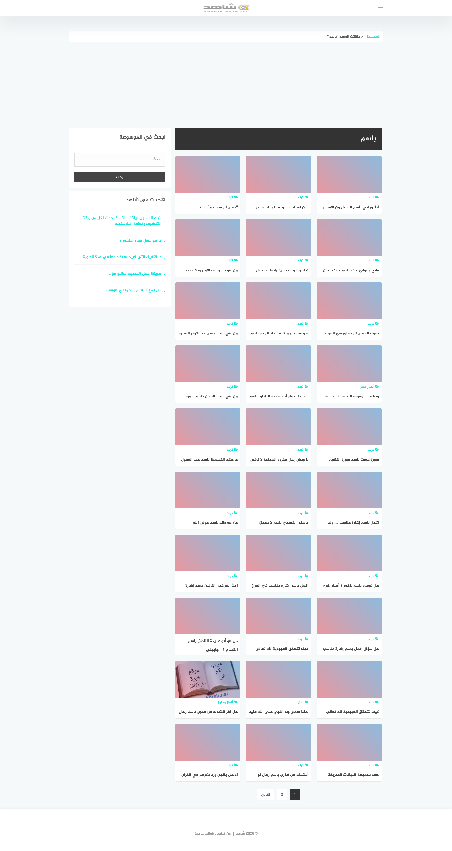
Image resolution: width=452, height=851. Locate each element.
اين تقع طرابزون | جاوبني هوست (133, 291)
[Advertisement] (226, 81)
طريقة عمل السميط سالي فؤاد (135, 274)
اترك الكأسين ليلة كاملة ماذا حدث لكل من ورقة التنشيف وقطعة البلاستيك (122, 221)
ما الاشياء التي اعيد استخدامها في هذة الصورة (121, 257)
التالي (265, 795)
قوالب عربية (204, 834)
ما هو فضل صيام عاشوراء (140, 241)
